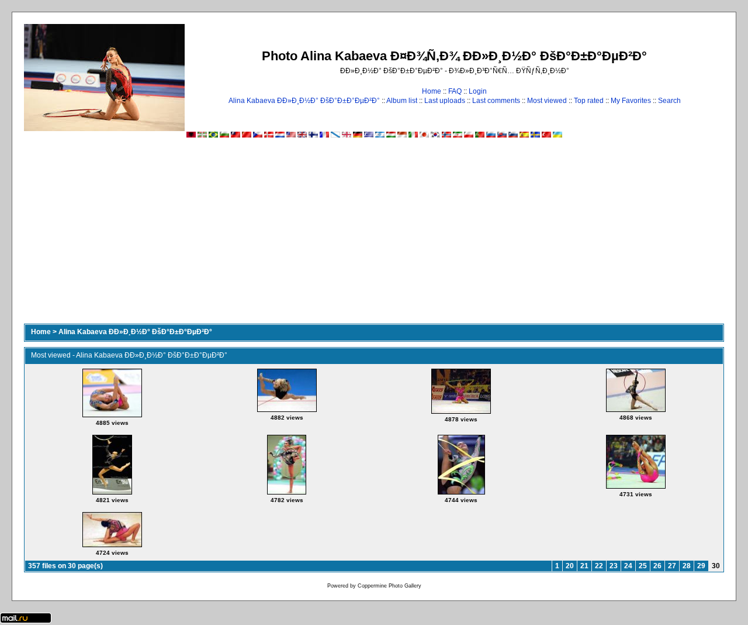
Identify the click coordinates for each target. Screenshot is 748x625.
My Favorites (631, 101)
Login (478, 91)
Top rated (589, 101)
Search (669, 101)
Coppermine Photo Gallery (389, 586)
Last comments (496, 101)
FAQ (455, 91)
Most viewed (547, 101)
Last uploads (444, 101)
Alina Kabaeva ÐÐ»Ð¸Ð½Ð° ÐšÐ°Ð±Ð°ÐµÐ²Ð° (304, 101)
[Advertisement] (374, 236)
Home (431, 91)
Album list (401, 101)
